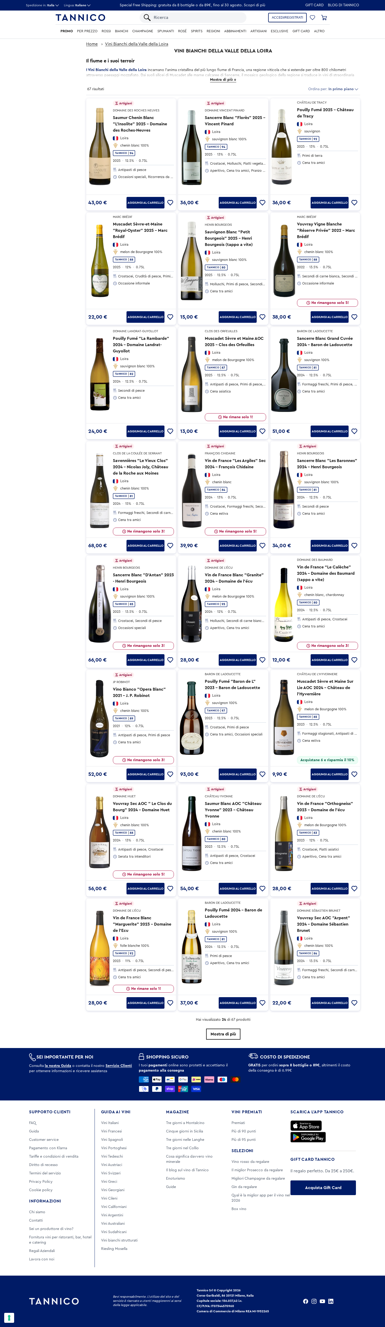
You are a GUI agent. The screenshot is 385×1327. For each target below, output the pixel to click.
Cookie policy (41, 1190)
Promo (66, 31)
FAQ (32, 1123)
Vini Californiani (113, 1207)
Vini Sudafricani (113, 1232)
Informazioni (45, 1201)
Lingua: (75, 5)
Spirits (196, 31)
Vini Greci (109, 1182)
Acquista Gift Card (323, 1188)
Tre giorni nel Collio (182, 1148)
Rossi (106, 31)
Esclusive (279, 31)
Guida (34, 1131)
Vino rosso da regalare (250, 1162)
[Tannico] (80, 17)
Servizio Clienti (119, 1066)
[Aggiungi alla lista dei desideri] (170, 202)
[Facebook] (305, 1301)
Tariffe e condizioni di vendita (53, 1156)
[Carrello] (324, 17)
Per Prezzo (87, 31)
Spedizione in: (40, 5)
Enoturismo (175, 1178)
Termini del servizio (45, 1173)
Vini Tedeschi (112, 1156)
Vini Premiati (247, 1112)
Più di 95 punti (244, 1140)
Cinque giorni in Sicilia (184, 1131)
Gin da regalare (244, 1187)
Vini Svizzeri (110, 1173)
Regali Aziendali (42, 1251)
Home (92, 44)
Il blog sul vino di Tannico (187, 1170)
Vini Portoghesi (113, 1148)
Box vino (239, 1209)
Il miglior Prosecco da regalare (257, 1170)
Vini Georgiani (112, 1190)
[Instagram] (314, 1301)
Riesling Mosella (114, 1249)
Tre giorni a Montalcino (185, 1123)
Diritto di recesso (43, 1165)
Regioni (213, 31)
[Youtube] (322, 1301)
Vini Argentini (112, 1215)
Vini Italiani (110, 1123)
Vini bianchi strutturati (119, 1240)
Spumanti (165, 31)
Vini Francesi (111, 1131)
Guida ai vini (116, 1112)
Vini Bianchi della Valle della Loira (136, 44)
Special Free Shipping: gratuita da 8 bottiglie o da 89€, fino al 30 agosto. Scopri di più (192, 5)
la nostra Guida (58, 1066)
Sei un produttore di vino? (51, 1229)
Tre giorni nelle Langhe (185, 1140)
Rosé (182, 31)
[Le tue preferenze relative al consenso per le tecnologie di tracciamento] (9, 1318)
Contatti (36, 1220)
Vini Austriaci (111, 1165)
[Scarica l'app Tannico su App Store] (306, 1125)
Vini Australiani (113, 1224)
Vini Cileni (109, 1198)
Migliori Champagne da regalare (258, 1178)
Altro (319, 31)
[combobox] (197, 17)
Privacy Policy (41, 1182)
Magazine (177, 1112)
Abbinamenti (235, 31)
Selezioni (243, 1151)
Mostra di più (223, 1034)
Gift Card (314, 5)
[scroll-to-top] (374, 1301)
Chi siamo (37, 1212)
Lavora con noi (41, 1259)
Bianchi (121, 31)
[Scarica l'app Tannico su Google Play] (308, 1137)
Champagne (142, 31)
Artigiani (258, 31)
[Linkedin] (331, 1301)
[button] (312, 17)
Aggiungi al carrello (145, 202)
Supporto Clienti (50, 1112)
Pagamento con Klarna (48, 1148)
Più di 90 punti (244, 1131)
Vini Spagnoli (112, 1140)
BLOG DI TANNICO (343, 5)
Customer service (44, 1140)
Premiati (238, 1123)
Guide (171, 1187)
